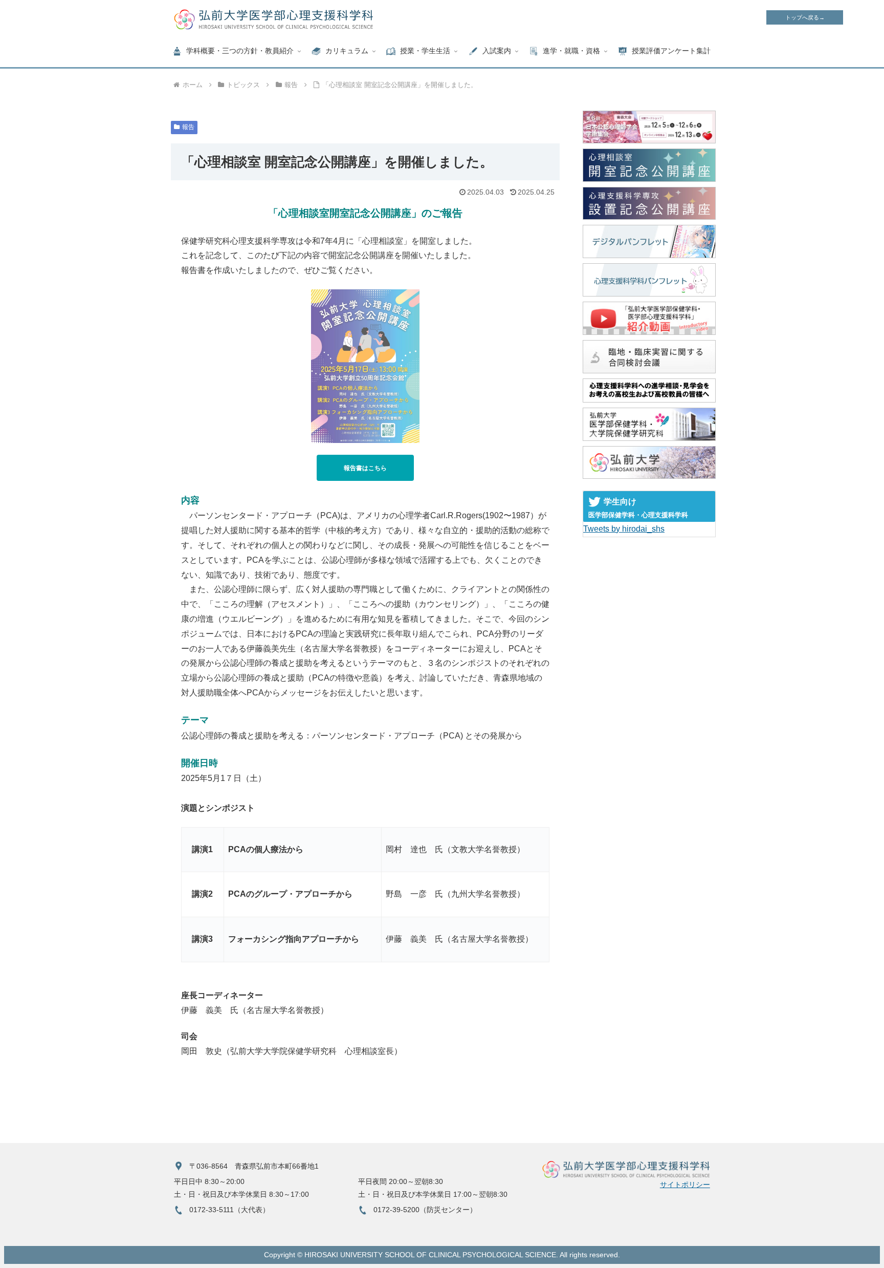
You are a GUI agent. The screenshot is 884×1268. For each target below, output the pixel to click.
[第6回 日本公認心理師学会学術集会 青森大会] (649, 127)
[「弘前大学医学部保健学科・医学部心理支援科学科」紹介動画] (649, 318)
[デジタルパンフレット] (649, 241)
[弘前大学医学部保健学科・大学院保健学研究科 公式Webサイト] (649, 424)
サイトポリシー (685, 1184)
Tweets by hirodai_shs (624, 528)
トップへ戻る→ (805, 17)
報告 (188, 127)
